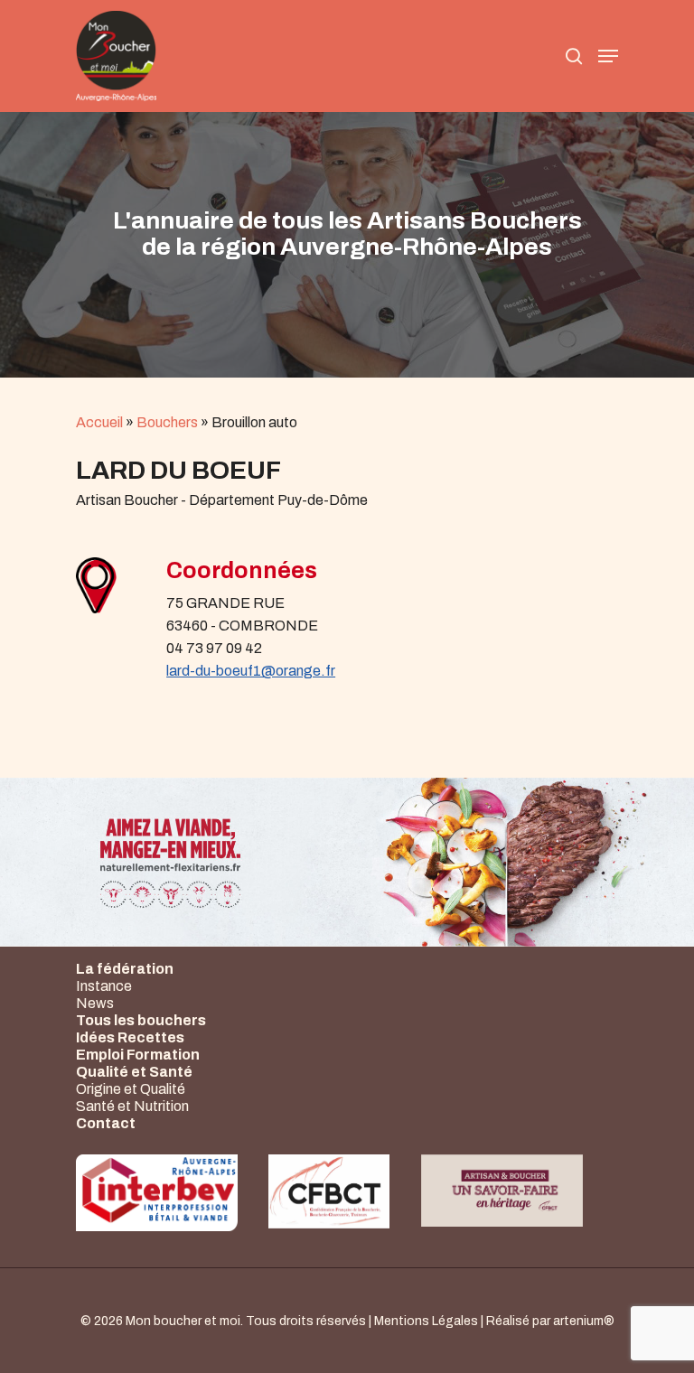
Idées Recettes (130, 1037)
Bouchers (167, 422)
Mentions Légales (426, 1321)
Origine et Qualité (130, 1089)
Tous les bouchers (141, 1020)
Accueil (99, 422)
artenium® (583, 1321)
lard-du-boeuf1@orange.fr (250, 670)
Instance (104, 986)
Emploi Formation (138, 1054)
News (95, 1003)
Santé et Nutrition (132, 1106)
